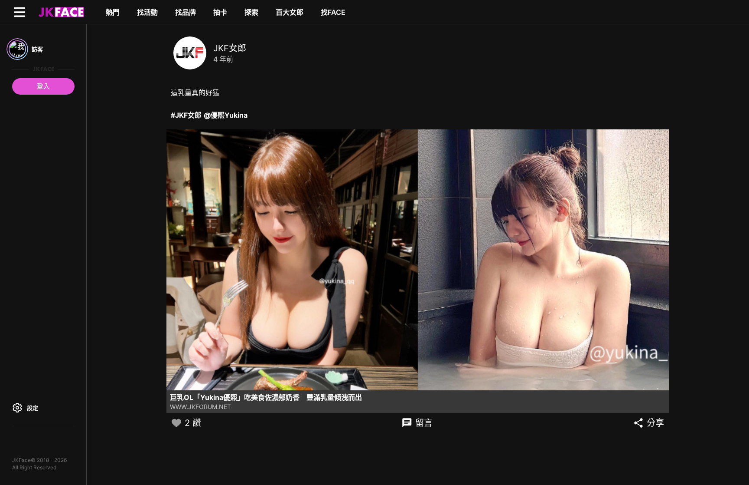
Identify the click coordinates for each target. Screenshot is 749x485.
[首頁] (60, 12)
